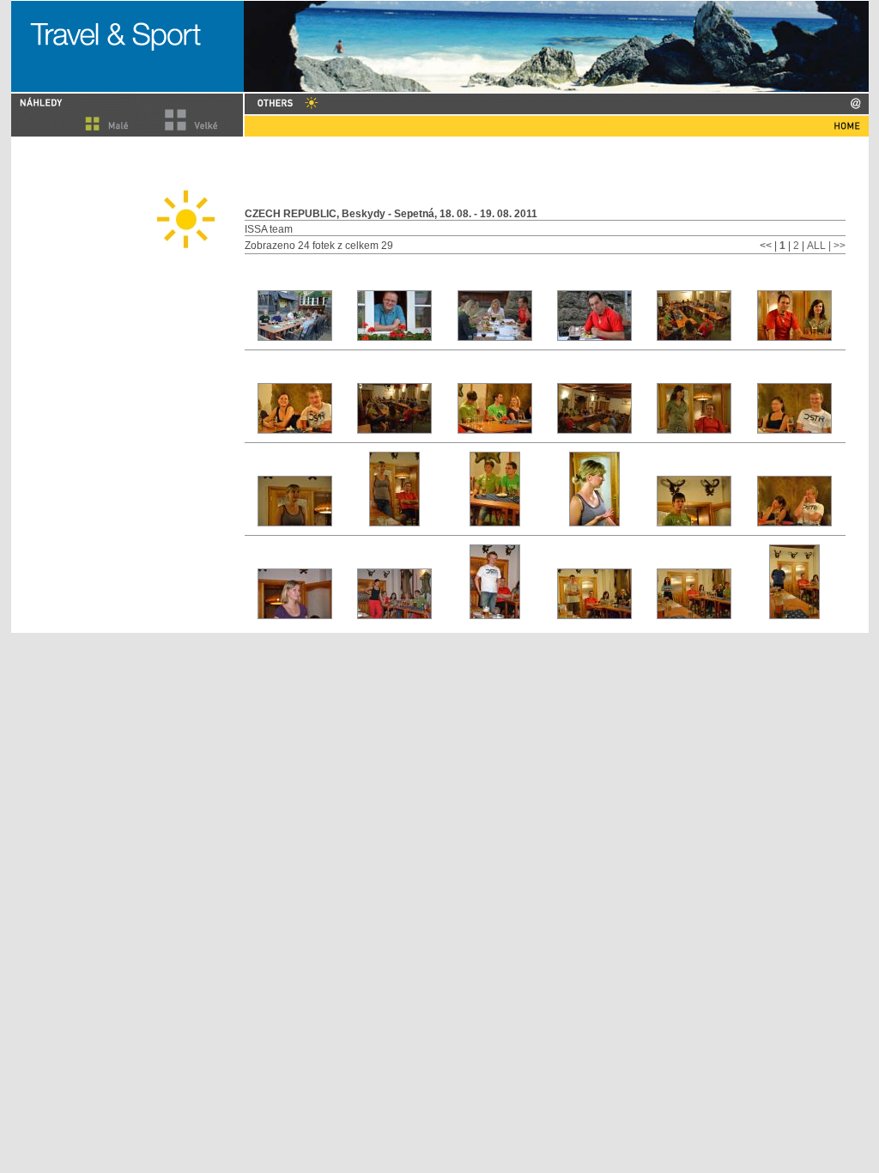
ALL (816, 246)
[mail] (855, 103)
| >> (837, 246)
